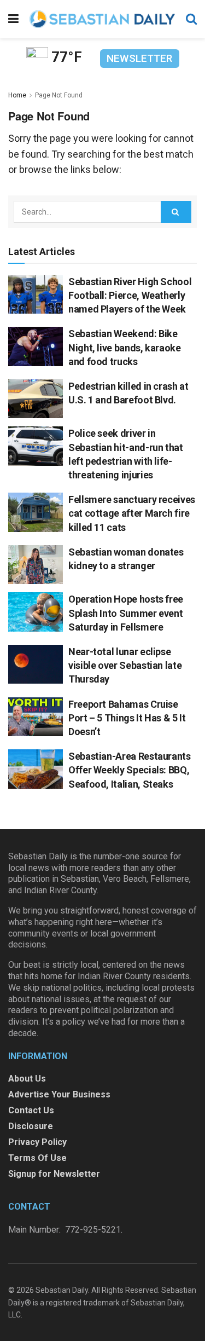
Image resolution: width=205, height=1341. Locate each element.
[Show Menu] (13, 19)
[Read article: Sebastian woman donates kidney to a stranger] (35, 565)
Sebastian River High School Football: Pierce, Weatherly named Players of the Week (129, 295)
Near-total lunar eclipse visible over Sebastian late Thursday (124, 665)
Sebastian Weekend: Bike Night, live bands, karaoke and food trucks (124, 347)
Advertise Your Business (59, 1094)
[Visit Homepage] (102, 18)
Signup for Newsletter (54, 1174)
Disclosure (30, 1126)
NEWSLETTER (139, 58)
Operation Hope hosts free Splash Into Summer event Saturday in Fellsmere (125, 612)
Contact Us (31, 1110)
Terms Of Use (37, 1158)
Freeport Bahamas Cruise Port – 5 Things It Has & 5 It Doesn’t (127, 717)
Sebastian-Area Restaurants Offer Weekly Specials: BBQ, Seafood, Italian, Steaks (129, 769)
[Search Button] (191, 19)
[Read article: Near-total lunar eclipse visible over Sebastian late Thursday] (35, 664)
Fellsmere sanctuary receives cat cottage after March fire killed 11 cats (131, 513)
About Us (27, 1078)
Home (17, 95)
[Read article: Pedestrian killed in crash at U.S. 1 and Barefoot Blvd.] (35, 399)
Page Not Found (59, 95)
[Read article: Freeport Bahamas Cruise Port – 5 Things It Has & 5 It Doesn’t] (35, 717)
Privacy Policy (37, 1142)
